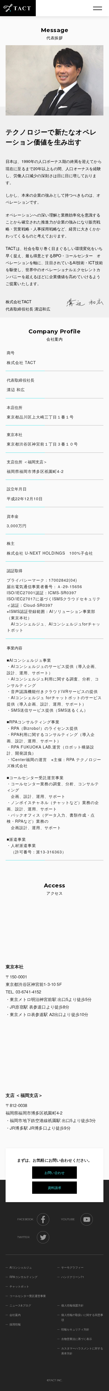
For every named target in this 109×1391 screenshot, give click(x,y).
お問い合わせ (54, 1172)
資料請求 (54, 1187)
